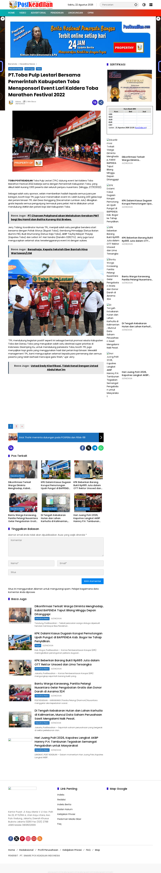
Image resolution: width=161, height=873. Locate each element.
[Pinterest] (22, 838)
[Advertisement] (55, 398)
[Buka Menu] (151, 5)
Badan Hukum (65, 809)
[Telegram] (94, 448)
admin (18, 101)
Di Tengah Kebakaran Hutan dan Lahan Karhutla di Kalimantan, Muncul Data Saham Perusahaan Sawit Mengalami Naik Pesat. (54, 518)
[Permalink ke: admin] (11, 102)
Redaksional (26, 850)
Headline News (15, 68)
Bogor (45, 476)
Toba (39, 68)
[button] (136, 4)
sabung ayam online (55, 872)
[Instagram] (28, 838)
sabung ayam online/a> (104, 872)
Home (11, 850)
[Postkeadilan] (31, 4)
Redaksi (61, 799)
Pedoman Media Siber (69, 819)
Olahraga (29, 68)
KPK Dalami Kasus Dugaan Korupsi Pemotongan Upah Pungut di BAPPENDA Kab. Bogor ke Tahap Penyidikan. (56, 485)
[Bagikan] (101, 102)
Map (97, 850)
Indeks (60, 794)
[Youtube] (33, 838)
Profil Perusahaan (48, 850)
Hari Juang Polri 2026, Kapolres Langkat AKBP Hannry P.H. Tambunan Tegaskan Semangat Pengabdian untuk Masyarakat (86, 518)
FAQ (88, 850)
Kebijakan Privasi (66, 814)
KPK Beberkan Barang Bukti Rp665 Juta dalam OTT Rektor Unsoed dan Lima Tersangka (87, 485)
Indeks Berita (64, 804)
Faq (59, 823)
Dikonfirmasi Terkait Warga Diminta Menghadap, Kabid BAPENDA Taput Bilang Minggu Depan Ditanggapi (23, 485)
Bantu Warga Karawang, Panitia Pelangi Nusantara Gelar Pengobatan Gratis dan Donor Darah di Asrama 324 (23, 518)
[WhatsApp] (101, 448)
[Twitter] (88, 448)
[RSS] (39, 838)
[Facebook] (82, 448)
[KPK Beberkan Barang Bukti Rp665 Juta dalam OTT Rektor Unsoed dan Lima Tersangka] (88, 469)
